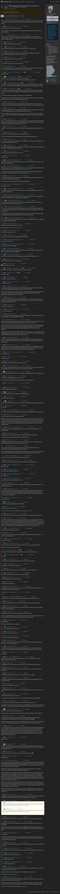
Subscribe (53, 17)
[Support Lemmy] (34, 1)
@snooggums (4, 141)
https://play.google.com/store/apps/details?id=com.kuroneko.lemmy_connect (17, 510)
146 (11, 8)
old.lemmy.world (27, 169)
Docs (47, 891)
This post (4, 628)
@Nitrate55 (3, 128)
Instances (43, 891)
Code (50, 891)
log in (8, 12)
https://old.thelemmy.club (12, 874)
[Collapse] (2, 19)
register (12, 12)
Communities (15, 1)
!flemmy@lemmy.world (30, 333)
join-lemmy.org (55, 891)
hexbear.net (9, 522)
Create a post (52, 19)
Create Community (29, 1)
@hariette (36, 113)
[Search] (51, 1)
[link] (13, 9)
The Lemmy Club (7, 1)
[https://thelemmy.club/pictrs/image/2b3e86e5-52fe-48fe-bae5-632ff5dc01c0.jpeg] (6, 7)
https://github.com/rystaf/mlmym (15, 227)
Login (53, 1)
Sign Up (57, 1)
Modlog (36, 891)
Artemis (5, 114)
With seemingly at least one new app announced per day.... (24, 5)
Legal (40, 891)
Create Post (21, 1)
